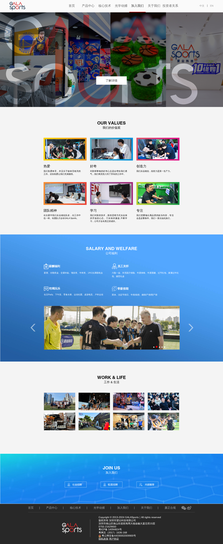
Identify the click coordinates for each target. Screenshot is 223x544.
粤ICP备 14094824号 (110, 529)
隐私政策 (103, 538)
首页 (31, 507)
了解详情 (111, 80)
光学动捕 (99, 507)
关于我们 (146, 507)
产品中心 (51, 507)
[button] (191, 327)
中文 (201, 5)
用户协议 (114, 538)
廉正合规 (170, 507)
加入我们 (122, 507)
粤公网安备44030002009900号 (119, 535)
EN (211, 5)
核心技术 (75, 507)
